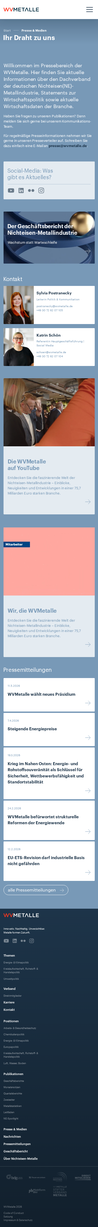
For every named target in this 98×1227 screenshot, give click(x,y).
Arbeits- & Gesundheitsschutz (20, 1028)
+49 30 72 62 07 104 (49, 356)
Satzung (8, 1216)
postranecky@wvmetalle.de (54, 306)
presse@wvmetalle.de (68, 145)
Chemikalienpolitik (14, 1034)
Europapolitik (11, 1047)
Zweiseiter (9, 1099)
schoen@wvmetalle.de (51, 352)
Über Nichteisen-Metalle (21, 1158)
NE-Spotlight (11, 1118)
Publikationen (13, 1074)
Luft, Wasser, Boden (15, 1063)
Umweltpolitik (11, 978)
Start (7, 30)
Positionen (11, 1021)
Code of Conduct (14, 1212)
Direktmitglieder (13, 995)
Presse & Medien (34, 30)
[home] (21, 9)
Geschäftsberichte (14, 1081)
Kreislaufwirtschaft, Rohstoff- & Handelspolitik (21, 970)
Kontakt (9, 1009)
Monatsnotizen (12, 1087)
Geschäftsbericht (16, 1151)
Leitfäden (9, 1112)
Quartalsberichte (13, 1093)
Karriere (9, 1002)
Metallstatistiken (13, 1106)
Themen (9, 955)
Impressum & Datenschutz (18, 1220)
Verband (10, 988)
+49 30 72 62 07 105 (49, 310)
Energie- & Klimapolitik (16, 962)
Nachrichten (12, 1136)
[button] (89, 9)
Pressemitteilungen (17, 1143)
